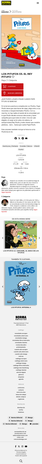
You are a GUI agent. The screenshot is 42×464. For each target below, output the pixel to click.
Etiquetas (21, 377)
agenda (21, 379)
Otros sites (21, 428)
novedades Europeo (21, 333)
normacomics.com (20, 433)
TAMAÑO (16, 162)
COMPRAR (12, 86)
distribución (21, 407)
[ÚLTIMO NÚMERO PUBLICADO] (21, 226)
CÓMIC (3, 10)
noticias (21, 356)
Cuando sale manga (21, 354)
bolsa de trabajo (21, 394)
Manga (30, 417)
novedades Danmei (21, 342)
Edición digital (21, 372)
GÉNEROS (21, 143)
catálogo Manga (21, 363)
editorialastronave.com (20, 435)
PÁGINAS (25, 162)
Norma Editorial (16, 417)
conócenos (21, 387)
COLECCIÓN (15, 10)
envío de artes (21, 392)
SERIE (21, 153)
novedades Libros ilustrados (21, 340)
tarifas (21, 410)
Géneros (21, 374)
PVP (21, 171)
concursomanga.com (20, 439)
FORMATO (21, 158)
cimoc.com (20, 437)
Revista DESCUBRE (21, 345)
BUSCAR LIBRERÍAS (15, 93)
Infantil (36, 146)
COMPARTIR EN (21, 135)
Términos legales (21, 452)
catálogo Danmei (21, 370)
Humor (21, 149)
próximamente (21, 347)
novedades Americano (21, 336)
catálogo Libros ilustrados (21, 365)
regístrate (21, 399)
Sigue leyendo (6, 192)
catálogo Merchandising (21, 368)
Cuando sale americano (21, 352)
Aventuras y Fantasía (10, 146)
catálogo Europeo (21, 358)
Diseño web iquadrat (21, 456)
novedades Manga (21, 338)
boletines (21, 412)
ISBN (21, 166)
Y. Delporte (12, 80)
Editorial (21, 384)
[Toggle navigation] (38, 3)
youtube (35, 424)
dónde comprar (21, 397)
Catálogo (21, 330)
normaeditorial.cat (20, 431)
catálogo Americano (21, 361)
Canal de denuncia (21, 454)
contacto (21, 390)
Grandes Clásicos (26, 146)
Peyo (3, 80)
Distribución (21, 404)
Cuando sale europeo (21, 349)
